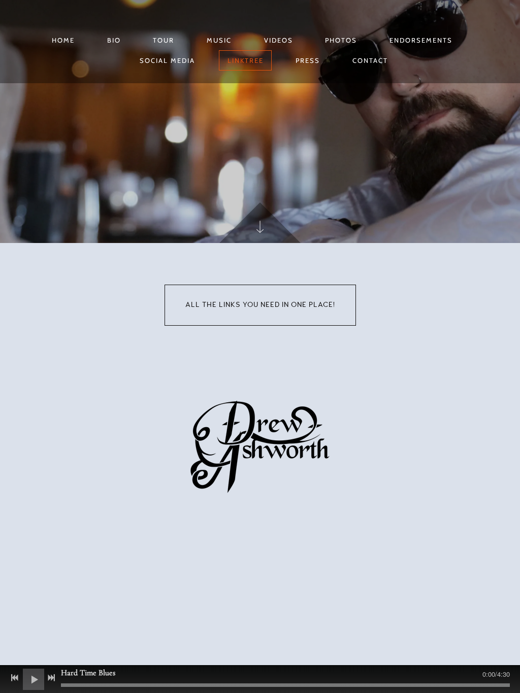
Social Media (167, 60)
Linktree (246, 60)
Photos (341, 40)
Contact (370, 60)
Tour (163, 40)
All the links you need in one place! (260, 304)
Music (219, 40)
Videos (278, 40)
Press (308, 60)
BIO (114, 40)
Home (63, 40)
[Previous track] (14, 677)
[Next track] (51, 677)
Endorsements (420, 40)
